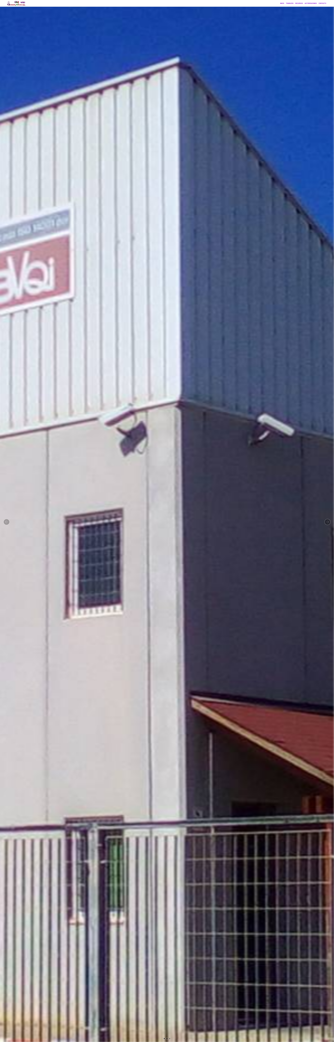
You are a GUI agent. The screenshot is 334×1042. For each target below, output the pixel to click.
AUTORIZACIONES (311, 3)
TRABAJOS (289, 3)
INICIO (282, 3)
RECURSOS (299, 3)
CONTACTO (322, 3)
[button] (6, 522)
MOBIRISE (30, 3)
